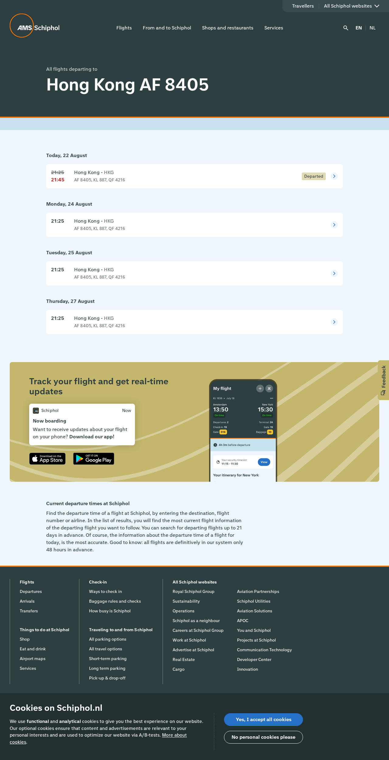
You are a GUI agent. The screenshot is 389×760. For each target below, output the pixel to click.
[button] (383, 380)
